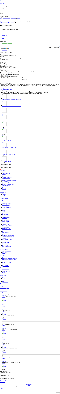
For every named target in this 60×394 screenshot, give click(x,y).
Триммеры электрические (6, 178)
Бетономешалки (4, 212)
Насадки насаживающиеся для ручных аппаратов (9, 258)
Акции (1, 18)
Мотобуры (3, 210)
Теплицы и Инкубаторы (4, 198)
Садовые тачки (4, 186)
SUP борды (3, 278)
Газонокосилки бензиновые (6, 173)
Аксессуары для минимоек (6, 271)
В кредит (7, 43)
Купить (3, 107)
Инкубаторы (4, 200)
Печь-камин (4, 231)
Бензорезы (3, 211)
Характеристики (4, 50)
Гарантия (14, 18)
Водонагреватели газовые (6, 230)
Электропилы (4, 172)
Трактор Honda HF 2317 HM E (6, 161)
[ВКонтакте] (4, 48)
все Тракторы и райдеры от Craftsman (6, 89)
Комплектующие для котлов (6, 237)
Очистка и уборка (3, 267)
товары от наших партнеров (4, 288)
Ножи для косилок (5, 175)
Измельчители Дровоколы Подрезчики (8, 184)
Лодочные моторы (3, 275)
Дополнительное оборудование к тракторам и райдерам (10, 182)
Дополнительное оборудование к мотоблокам (9, 180)
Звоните (1, 2)
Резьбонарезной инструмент (6, 251)
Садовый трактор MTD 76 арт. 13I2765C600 (8, 154)
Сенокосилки (4, 174)
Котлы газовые (4, 218)
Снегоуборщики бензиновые (6, 203)
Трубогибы (3, 253)
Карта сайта (18, 18)
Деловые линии (4, 35)
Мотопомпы (4, 188)
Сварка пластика (2, 255)
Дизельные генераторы (5, 243)
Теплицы (3, 199)
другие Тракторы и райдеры (5, 88)
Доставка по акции (5, 282)
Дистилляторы (4, 292)
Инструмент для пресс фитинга (7, 250)
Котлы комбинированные (6, 221)
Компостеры (4, 189)
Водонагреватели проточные (6, 229)
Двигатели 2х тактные (5, 266)
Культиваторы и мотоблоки (6, 179)
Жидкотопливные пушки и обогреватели (8, 235)
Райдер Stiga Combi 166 (5, 133)
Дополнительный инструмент (6, 262)
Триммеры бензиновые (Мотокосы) (7, 177)
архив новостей (2, 382)
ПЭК (3, 38)
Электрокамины (4, 234)
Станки (3, 213)
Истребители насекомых (5, 190)
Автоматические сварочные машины (7, 261)
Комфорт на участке (3, 192)
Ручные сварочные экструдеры (6, 260)
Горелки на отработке (5, 220)
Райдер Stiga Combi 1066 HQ (6, 140)
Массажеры (4, 289)
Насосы (3, 187)
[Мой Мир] (7, 48)
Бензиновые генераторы (5, 242)
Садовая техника (5, 19)
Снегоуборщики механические (6, 207)
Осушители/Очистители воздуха (7, 239)
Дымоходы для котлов (5, 226)
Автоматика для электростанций (7, 244)
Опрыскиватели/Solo (3, 380)
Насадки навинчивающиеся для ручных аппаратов (9, 257)
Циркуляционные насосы (6, 228)
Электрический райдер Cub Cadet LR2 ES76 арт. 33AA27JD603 (11, 99)
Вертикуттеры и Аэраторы (6, 183)
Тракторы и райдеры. (7, 22)
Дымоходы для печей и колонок (7, 225)
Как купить (8, 18)
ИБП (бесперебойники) (5, 245)
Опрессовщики (4, 252)
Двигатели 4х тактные (5, 265)
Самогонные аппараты (3, 291)
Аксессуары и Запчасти (5, 206)
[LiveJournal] (8, 48)
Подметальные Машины (5, 269)
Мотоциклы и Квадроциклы (6, 285)
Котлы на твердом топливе (6, 217)
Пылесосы (3, 272)
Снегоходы (3, 286)
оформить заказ (2, 15)
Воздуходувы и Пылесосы (6, 185)
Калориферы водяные (5, 232)
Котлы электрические (5, 219)
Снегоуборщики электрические (7, 204)
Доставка (11, 18)
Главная (1, 19)
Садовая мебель (4, 193)
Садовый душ (4, 194)
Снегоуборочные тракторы (6, 205)
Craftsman (17, 19)
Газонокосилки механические (6, 176)
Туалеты (3, 195)
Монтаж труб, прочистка (4, 249)
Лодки (3, 277)
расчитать (6, 33)
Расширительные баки (5, 227)
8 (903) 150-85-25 (2, 3)
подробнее (3, 297)
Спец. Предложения (3, 169)
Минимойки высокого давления (7, 270)
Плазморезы (4, 247)
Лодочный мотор (4, 276)
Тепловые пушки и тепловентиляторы (8, 236)
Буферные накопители (5, 224)
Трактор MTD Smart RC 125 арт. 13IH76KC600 (9, 147)
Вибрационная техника (5, 214)
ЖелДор (3, 36)
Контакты (4, 18)
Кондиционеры (4, 238)
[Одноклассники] (6, 48)
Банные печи (4, 223)
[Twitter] (5, 48)
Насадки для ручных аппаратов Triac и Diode (9, 259)
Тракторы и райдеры (12, 19)
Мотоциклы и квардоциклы (4, 283)
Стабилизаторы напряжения (6, 246)
